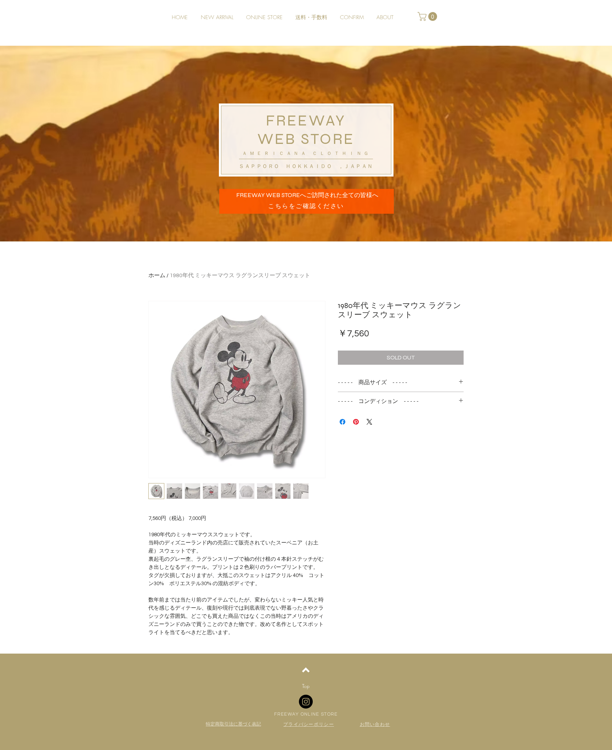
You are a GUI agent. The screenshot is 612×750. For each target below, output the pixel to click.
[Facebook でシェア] (342, 422)
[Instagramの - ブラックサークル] (306, 702)
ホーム (156, 275)
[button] (428, 16)
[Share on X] (369, 422)
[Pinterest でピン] (356, 422)
